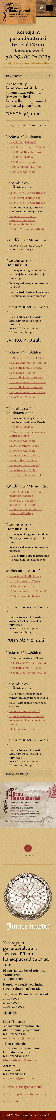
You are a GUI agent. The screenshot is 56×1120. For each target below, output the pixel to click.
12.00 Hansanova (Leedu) (24, 711)
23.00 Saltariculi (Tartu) (24, 596)
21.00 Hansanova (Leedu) (24, 586)
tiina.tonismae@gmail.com (22, 1060)
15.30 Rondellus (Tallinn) (25, 152)
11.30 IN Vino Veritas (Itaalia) (27, 363)
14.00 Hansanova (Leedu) (24, 446)
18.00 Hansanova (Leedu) (24, 465)
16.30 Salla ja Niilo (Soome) (26, 387)
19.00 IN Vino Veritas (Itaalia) (27, 229)
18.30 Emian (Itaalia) (22, 397)
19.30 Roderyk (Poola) (22, 172)
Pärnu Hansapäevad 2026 (25, 1087)
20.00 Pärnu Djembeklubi (25, 475)
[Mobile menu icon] (49, 8)
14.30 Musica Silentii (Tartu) (27, 147)
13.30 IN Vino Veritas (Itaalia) (27, 673)
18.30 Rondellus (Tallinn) (25, 167)
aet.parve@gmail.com (18, 1078)
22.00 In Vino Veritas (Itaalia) (27, 591)
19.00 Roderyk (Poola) (23, 470)
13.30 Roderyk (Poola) (22, 142)
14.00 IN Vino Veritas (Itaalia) (27, 193)
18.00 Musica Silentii (22, 216)
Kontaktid (14, 1102)
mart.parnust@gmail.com (21, 1038)
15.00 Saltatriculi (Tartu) (25, 576)
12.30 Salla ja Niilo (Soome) (26, 367)
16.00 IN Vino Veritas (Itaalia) (27, 203)
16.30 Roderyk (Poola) (22, 157)
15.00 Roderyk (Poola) (22, 451)
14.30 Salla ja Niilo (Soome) (26, 377)
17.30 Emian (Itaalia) (22, 162)
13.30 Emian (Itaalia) (22, 372)
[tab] (28, 75)
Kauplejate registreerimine (27, 1094)
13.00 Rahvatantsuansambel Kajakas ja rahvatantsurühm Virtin (27, 720)
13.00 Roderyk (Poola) (22, 441)
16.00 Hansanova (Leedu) (24, 455)
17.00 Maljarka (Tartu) (23, 460)
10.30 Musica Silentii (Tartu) (27, 358)
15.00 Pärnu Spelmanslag (24, 198)
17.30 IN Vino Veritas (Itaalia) (27, 392)
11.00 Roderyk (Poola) (22, 427)
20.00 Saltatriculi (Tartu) (25, 581)
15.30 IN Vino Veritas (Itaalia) (27, 382)
